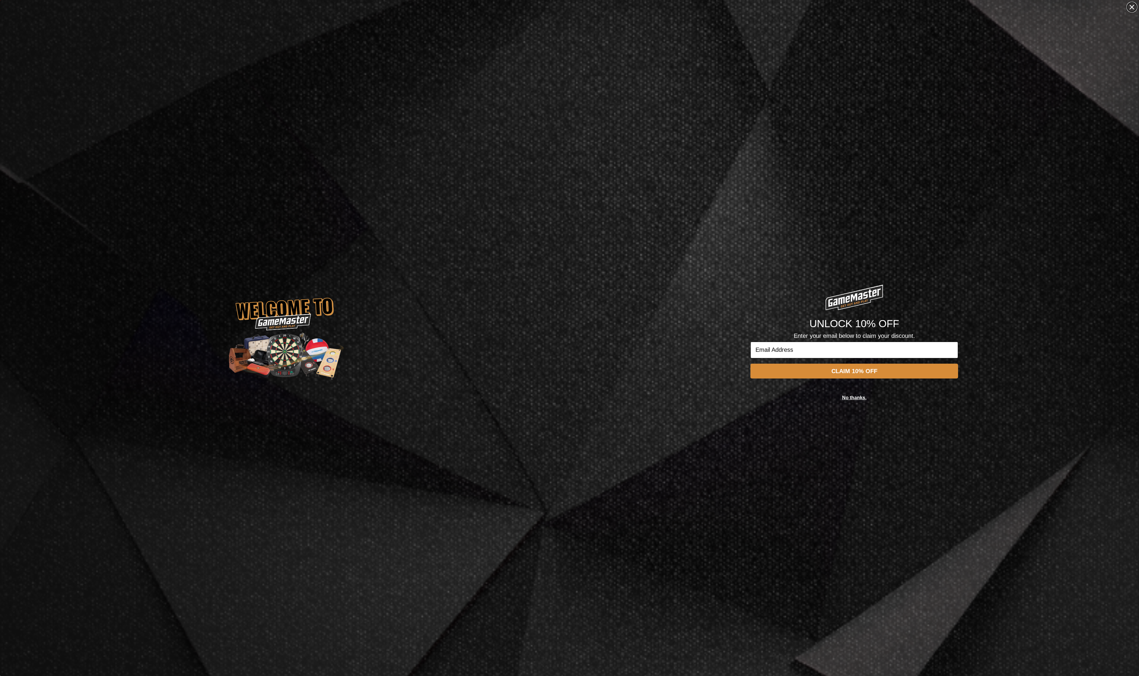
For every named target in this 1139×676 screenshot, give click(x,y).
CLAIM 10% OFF (854, 371)
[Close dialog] (1132, 7)
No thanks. (854, 397)
